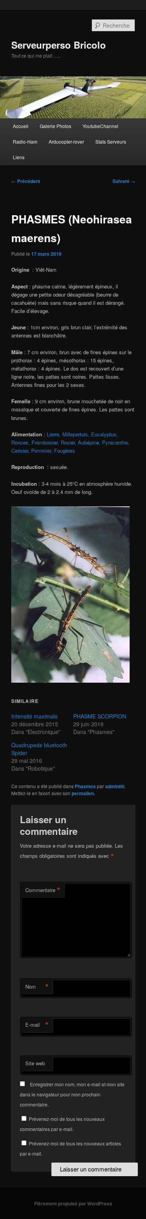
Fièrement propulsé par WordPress (73, 1203)
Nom (37, 986)
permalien (83, 793)
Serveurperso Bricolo (58, 44)
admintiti (114, 786)
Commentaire (42, 890)
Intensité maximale (34, 716)
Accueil (20, 126)
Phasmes (85, 786)
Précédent (25, 180)
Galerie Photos (55, 126)
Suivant (124, 180)
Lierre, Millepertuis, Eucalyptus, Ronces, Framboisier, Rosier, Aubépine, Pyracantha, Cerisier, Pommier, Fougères (70, 442)
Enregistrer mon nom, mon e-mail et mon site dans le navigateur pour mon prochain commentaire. (72, 1094)
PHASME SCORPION (99, 716)
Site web (35, 1063)
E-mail (37, 1025)
